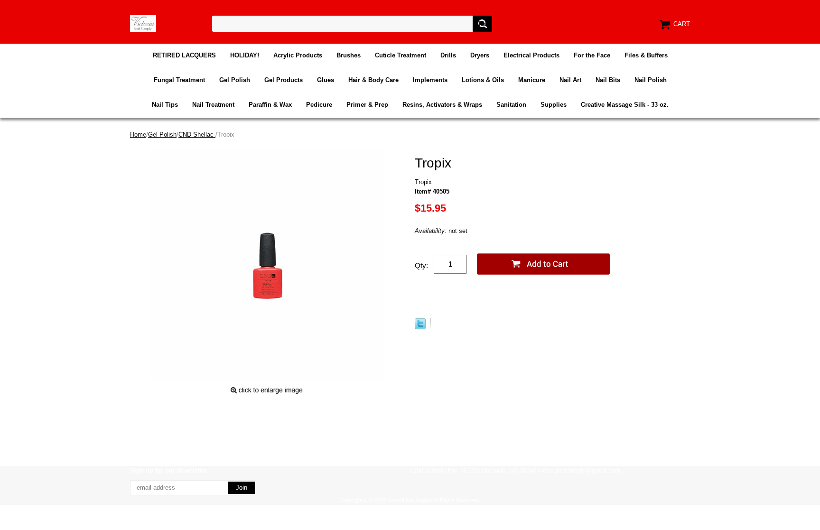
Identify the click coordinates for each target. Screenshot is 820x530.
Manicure (531, 80)
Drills (448, 55)
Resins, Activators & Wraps (442, 104)
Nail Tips (165, 104)
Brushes (348, 55)
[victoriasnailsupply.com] (143, 23)
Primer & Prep (367, 104)
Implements (430, 80)
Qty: (421, 265)
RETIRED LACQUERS (184, 55)
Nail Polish (650, 80)
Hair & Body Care (373, 80)
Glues (325, 80)
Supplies (553, 104)
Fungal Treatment (179, 80)
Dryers (479, 55)
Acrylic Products (297, 55)
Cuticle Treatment (400, 55)
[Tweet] (420, 327)
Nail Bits (608, 80)
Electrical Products (531, 55)
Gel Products (283, 80)
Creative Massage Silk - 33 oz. (625, 104)
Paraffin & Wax (270, 104)
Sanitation (511, 104)
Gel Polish (234, 80)
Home (138, 134)
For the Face (592, 55)
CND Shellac (196, 134)
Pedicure (319, 104)
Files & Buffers (646, 55)
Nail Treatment (213, 104)
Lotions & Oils (483, 80)
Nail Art (570, 80)
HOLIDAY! (244, 55)
